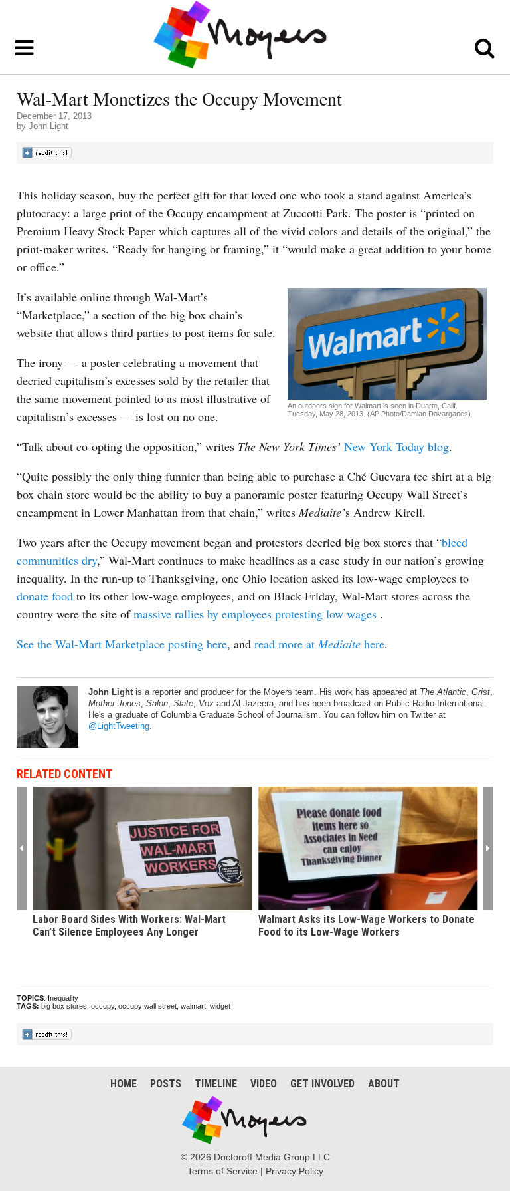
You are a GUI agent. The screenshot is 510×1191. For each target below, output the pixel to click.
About (384, 1083)
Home (123, 1083)
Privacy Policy (294, 1171)
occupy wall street (147, 1006)
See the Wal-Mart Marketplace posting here (122, 644)
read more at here (319, 644)
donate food (45, 596)
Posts (165, 1083)
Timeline (216, 1083)
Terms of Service (222, 1171)
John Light (48, 126)
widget (220, 1006)
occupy (102, 1006)
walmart (193, 1006)
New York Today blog (396, 446)
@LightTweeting (118, 726)
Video (263, 1083)
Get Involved (322, 1083)
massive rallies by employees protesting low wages (255, 614)
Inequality (63, 998)
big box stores (64, 1006)
